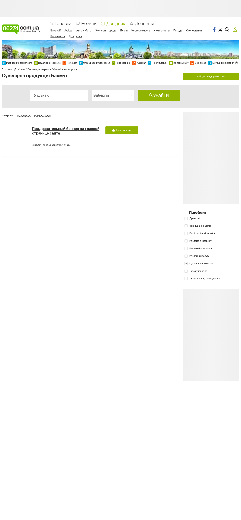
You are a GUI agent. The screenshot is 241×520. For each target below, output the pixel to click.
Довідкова (75, 36)
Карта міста (57, 36)
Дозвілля (144, 23)
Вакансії (55, 30)
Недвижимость (140, 30)
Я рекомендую (123, 130)
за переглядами (42, 115)
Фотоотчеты (162, 30)
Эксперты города (106, 30)
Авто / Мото (83, 30)
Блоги (124, 30)
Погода (177, 30)
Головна (63, 23)
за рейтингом (24, 115)
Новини (89, 23)
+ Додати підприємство (211, 76)
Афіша (68, 30)
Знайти (161, 95)
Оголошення (194, 30)
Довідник (115, 23)
